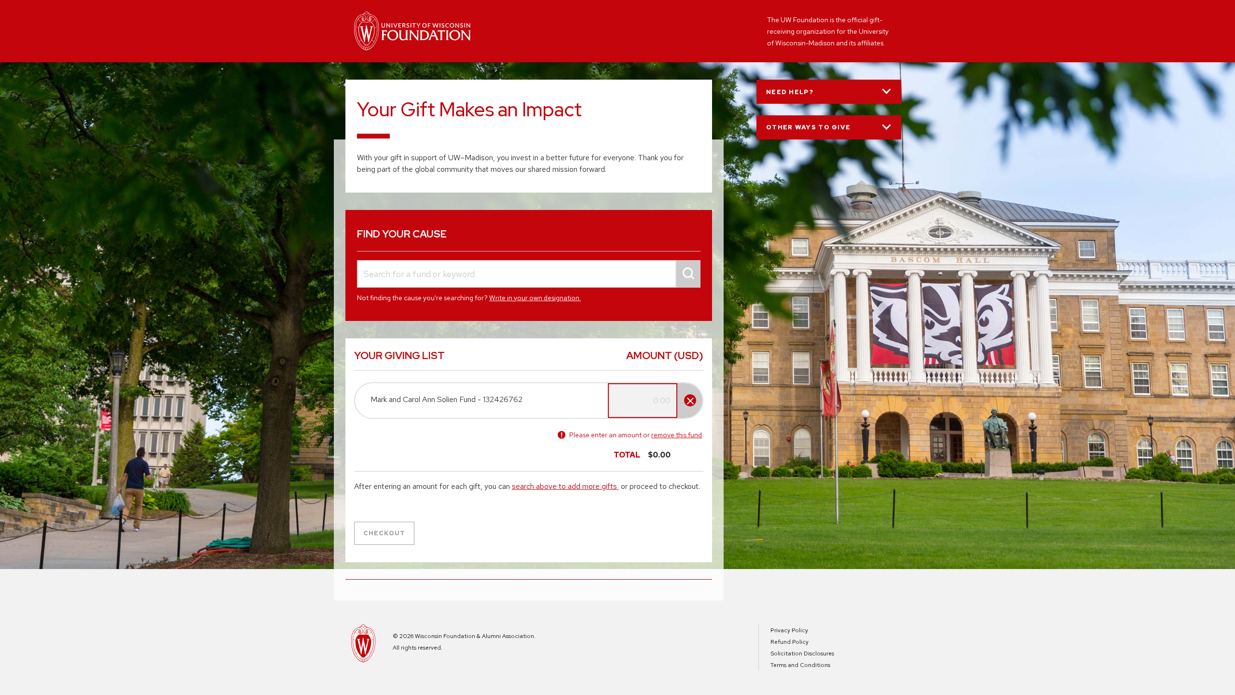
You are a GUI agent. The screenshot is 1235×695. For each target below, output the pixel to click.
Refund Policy (789, 642)
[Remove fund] (690, 400)
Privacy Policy (789, 630)
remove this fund (676, 435)
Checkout (384, 533)
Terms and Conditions (800, 665)
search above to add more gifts (564, 486)
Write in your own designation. (535, 297)
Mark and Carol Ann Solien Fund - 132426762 (446, 399)
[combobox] (528, 274)
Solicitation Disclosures (802, 653)
